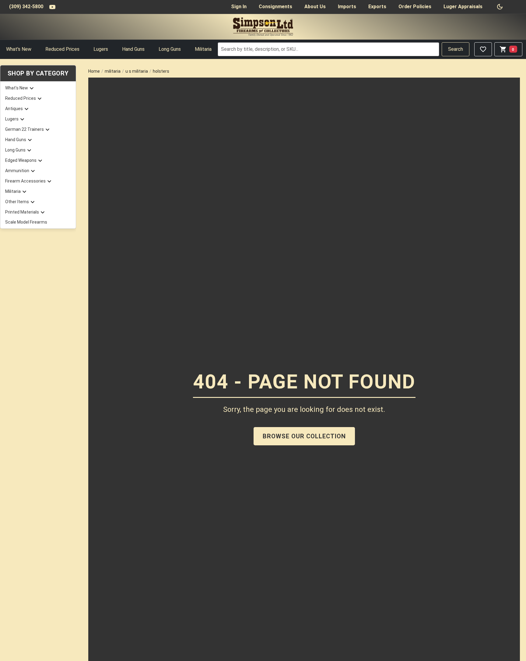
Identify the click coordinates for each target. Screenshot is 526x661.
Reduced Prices (62, 49)
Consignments (275, 6)
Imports (347, 6)
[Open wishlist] (483, 49)
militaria (113, 71)
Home (94, 71)
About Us (315, 6)
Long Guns (170, 49)
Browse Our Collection (304, 436)
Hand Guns (133, 49)
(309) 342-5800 (26, 6)
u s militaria (136, 71)
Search (455, 49)
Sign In (239, 6)
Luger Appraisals (463, 6)
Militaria (203, 49)
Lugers (100, 49)
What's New (18, 49)
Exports (377, 6)
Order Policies (414, 6)
